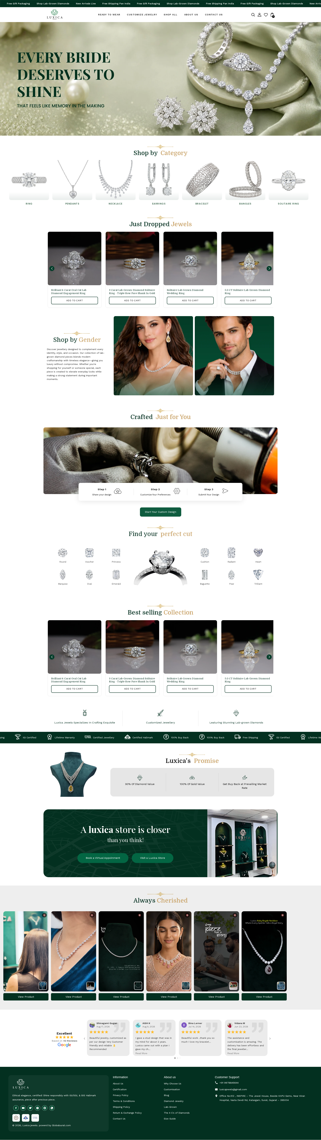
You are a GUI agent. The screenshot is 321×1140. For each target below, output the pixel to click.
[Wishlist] (266, 15)
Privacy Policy (120, 1095)
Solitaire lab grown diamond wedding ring (185, 291)
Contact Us (119, 1118)
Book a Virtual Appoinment (103, 857)
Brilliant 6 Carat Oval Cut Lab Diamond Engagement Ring (68, 291)
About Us (118, 1083)
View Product (26, 996)
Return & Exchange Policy (127, 1112)
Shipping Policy (121, 1107)
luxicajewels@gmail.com (233, 1089)
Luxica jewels (29, 1125)
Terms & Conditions (124, 1101)
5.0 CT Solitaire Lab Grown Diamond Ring (247, 291)
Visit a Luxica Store (152, 857)
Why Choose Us (172, 1083)
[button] (51, 268)
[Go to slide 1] (175, 1058)
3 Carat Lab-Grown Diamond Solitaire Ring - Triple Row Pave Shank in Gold (132, 291)
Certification (120, 1089)
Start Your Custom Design (160, 511)
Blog (166, 1095)
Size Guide (170, 1118)
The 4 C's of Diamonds (177, 1112)
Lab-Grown (170, 1107)
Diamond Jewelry (173, 1101)
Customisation (172, 1089)
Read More (141, 1053)
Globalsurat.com (61, 1125)
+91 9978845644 (229, 1082)
